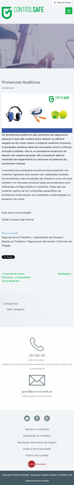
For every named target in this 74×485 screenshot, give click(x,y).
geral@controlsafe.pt (37, 391)
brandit (45, 481)
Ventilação (64, 273)
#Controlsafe (10, 233)
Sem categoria (15, 309)
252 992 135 (37, 355)
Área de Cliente (64, 2)
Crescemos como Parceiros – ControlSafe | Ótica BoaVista (16, 277)
